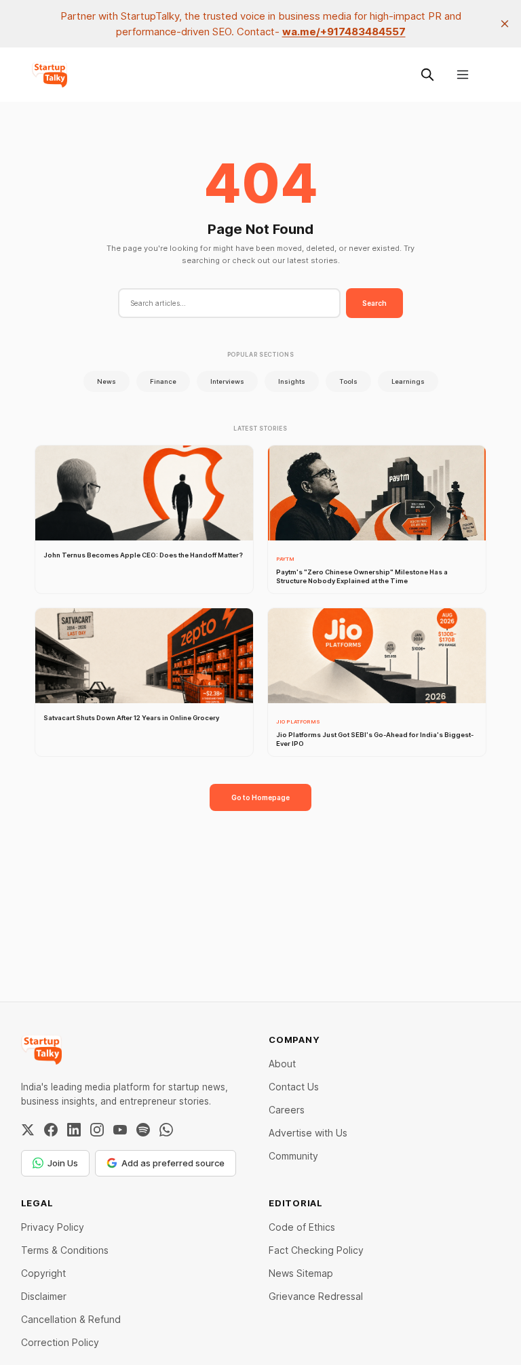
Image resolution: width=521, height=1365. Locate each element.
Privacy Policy (52, 1227)
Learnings (408, 381)
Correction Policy (60, 1342)
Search (374, 303)
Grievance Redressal (316, 1296)
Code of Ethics (302, 1227)
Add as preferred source (173, 1163)
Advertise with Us (308, 1133)
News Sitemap (301, 1273)
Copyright (43, 1273)
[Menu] (463, 75)
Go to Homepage (260, 797)
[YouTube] (120, 1129)
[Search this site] (427, 75)
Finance (163, 381)
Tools (348, 381)
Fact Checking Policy (316, 1250)
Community (293, 1156)
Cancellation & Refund (71, 1319)
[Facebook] (51, 1129)
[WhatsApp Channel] (166, 1129)
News (106, 381)
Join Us (62, 1163)
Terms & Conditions (65, 1250)
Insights (291, 381)
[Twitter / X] (28, 1129)
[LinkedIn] (74, 1129)
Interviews (227, 381)
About (282, 1063)
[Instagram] (97, 1129)
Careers (287, 1109)
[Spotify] (143, 1129)
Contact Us (294, 1086)
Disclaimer (43, 1296)
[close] (505, 24)
